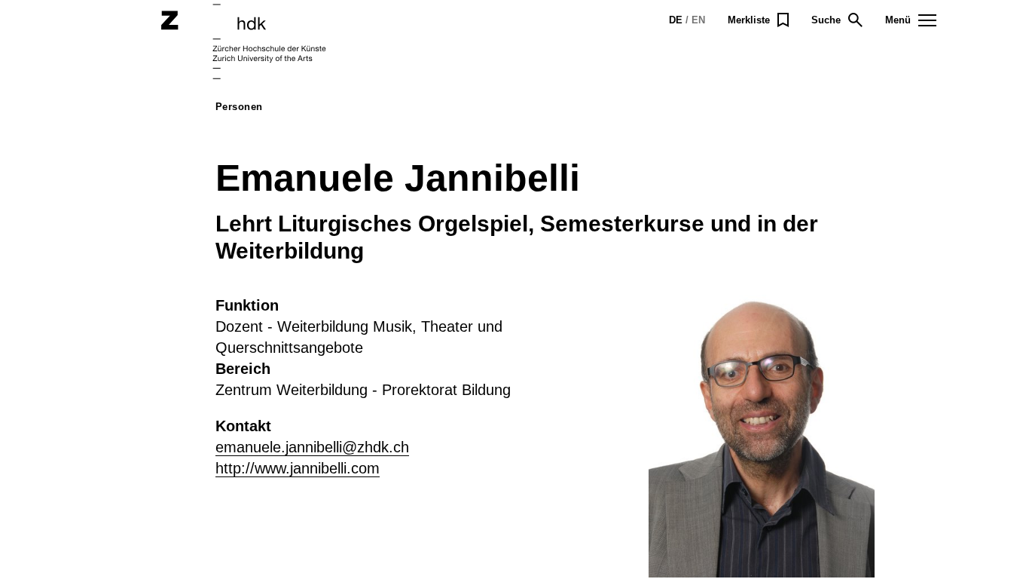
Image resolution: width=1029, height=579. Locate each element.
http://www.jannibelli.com (297, 468)
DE (675, 20)
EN (698, 20)
